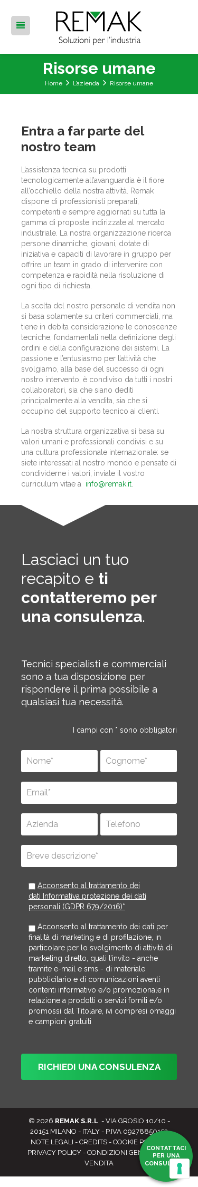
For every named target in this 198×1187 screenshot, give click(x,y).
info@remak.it (108, 484)
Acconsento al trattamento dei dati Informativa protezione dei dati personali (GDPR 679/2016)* (87, 896)
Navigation (20, 29)
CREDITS (93, 1142)
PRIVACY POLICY (54, 1152)
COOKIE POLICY (138, 1142)
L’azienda (86, 83)
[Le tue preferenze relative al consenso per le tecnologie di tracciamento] (179, 1169)
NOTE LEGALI (52, 1142)
